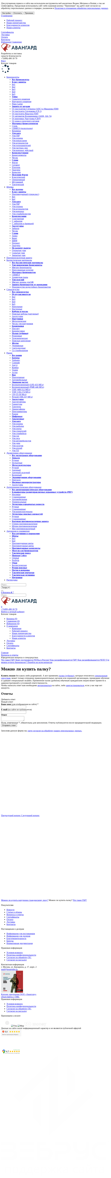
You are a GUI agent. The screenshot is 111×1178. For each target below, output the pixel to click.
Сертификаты (7, 32)
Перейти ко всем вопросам (39, 662)
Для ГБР (16, 136)
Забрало (15, 228)
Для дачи (16, 443)
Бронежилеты (12, 77)
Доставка (5, 34)
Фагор (15, 162)
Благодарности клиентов (18, 25)
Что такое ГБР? (8, 660)
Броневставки (18, 331)
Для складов (17, 446)
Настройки (6, 13)
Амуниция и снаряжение (18, 531)
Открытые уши (19, 250)
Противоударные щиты (22, 543)
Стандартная (18, 219)
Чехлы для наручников (22, 323)
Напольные (17, 306)
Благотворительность (16, 938)
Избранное (6, 42)
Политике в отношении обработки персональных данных (81, 8)
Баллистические (19, 565)
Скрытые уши (18, 253)
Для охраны (17, 138)
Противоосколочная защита (19, 258)
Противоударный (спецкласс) (25, 194)
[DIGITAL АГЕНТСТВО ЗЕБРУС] (55, 1175)
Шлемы (10, 187)
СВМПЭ (16, 275)
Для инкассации (19, 140)
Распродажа (11, 580)
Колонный (17, 475)
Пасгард (15, 328)
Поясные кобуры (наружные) (25, 314)
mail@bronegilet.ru (9, 969)
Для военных (18, 211)
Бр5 (13, 94)
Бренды (10, 941)
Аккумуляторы (19, 402)
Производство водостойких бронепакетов (31, 287)
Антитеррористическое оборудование (23, 487)
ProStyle (15, 560)
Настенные (17, 309)
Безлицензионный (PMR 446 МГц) (28, 387)
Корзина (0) (11, 619)
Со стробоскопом (20, 350)
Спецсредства (12, 289)
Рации (9, 353)
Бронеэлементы (19, 155)
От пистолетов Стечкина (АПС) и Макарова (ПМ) (35, 109)
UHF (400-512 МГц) (21, 389)
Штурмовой (17, 182)
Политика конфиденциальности (21, 955)
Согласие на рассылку (16, 960)
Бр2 (13, 87)
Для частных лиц (20, 148)
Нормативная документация (19, 943)
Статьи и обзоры (14, 912)
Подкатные (17, 463)
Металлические (19, 321)
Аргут (15, 365)
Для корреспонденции (22, 511)
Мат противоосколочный (23, 529)
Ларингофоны (18, 409)
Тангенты (16, 406)
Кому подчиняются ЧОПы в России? (33, 660)
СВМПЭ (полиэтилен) (22, 128)
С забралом (17, 221)
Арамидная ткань (20, 277)
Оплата (4, 37)
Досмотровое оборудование (19, 453)
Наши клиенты (13, 27)
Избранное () (12, 623)
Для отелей (17, 448)
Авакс (15, 236)
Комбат (15, 367)
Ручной (15, 467)
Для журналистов (20, 143)
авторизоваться (44, 685)
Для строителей (19, 431)
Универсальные (19, 502)
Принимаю (29, 13)
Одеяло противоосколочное (24, 524)
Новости (10, 910)
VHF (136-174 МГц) (21, 392)
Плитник (16, 167)
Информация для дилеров (18, 936)
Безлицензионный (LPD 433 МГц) (28, 384)
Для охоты (17, 428)
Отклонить (17, 13)
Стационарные (19, 497)
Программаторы (19, 411)
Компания (16, 628)
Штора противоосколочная (24, 526)
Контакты (5, 39)
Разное (15, 414)
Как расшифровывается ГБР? (64, 660)
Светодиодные (19, 348)
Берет (14, 238)
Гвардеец (16, 170)
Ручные (15, 460)
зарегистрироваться (75, 685)
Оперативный (18, 179)
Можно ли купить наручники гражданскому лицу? (24, 900)
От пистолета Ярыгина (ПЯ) (25, 114)
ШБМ (14, 240)
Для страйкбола (19, 433)
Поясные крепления (21, 341)
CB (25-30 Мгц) (19, 394)
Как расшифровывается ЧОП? (92, 660)
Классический (18, 177)
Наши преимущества (16, 23)
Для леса (16, 438)
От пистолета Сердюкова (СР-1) (27, 111)
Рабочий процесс (14, 20)
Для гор (15, 436)
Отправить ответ (9, 725)
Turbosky (16, 360)
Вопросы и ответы (15, 914)
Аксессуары (17, 316)
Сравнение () (13, 621)
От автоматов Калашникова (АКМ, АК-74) (32, 116)
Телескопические (20, 338)
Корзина (7, 592)
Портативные (18, 377)
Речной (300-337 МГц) (22, 397)
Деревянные (17, 345)
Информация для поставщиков (20, 933)
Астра (14, 372)
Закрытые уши (18, 255)
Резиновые (17, 336)
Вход (3, 61)
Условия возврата (14, 952)
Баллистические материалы (19, 260)
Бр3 (13, 89)
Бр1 (13, 84)
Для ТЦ (15, 450)
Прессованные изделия (22, 270)
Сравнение (17, 42)
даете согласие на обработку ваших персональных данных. (54, 731)
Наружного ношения (21, 101)
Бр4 (13, 92)
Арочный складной (21, 472)
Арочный (16, 470)
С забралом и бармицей (23, 223)
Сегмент (16, 165)
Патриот (16, 243)
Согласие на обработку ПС (18, 957)
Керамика (16, 131)
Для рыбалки (18, 426)
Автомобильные (19, 380)
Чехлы (15, 157)
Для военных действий (22, 150)
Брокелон (16, 172)
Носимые (16, 494)
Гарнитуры (17, 404)
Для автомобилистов (21, 441)
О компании (6, 16)
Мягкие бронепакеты (22, 267)
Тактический (18, 184)
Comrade (16, 363)
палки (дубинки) (66, 675)
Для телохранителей (21, 145)
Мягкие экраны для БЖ (23, 282)
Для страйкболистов (21, 214)
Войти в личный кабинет (13, 611)
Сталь (14, 126)
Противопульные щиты (23, 546)
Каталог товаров (8, 63)
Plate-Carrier (17, 104)
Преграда (16, 480)
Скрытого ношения (21, 99)
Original (15, 558)
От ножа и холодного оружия (25, 121)
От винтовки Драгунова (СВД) (26, 118)
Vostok (15, 370)
